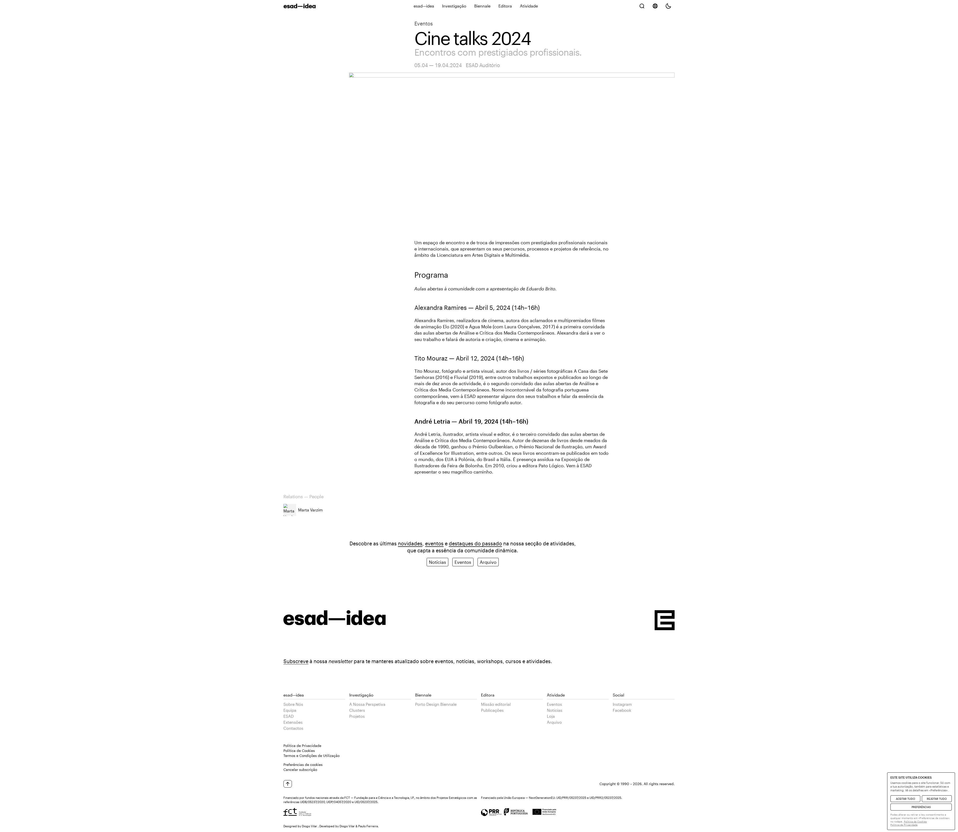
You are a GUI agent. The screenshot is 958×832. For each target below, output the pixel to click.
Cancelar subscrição (300, 769)
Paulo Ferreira (368, 826)
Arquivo (488, 562)
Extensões (293, 722)
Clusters (357, 710)
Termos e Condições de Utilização (311, 755)
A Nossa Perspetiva (367, 704)
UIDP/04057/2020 (338, 802)
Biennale (482, 5)
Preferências (921, 807)
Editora (505, 5)
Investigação (454, 5)
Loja (551, 716)
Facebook (622, 710)
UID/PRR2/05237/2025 (605, 797)
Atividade (529, 5)
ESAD (288, 716)
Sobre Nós (293, 704)
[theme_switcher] (668, 6)
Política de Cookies (299, 750)
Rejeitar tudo (937, 798)
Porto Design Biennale (436, 704)
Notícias (437, 562)
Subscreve (295, 661)
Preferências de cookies (303, 764)
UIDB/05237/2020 (312, 802)
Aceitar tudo (905, 798)
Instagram (622, 704)
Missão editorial (496, 704)
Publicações (492, 710)
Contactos (293, 728)
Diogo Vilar (309, 826)
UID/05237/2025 (366, 802)
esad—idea (424, 5)
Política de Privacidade (302, 745)
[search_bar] (642, 6)
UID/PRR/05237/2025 (571, 797)
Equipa (289, 710)
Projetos (357, 716)
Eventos (423, 23)
